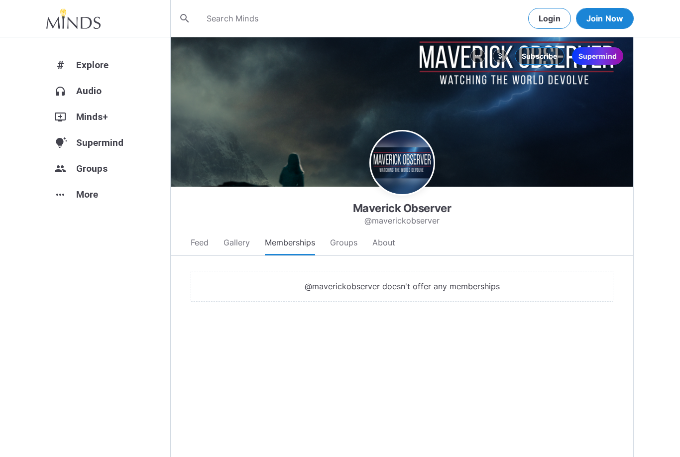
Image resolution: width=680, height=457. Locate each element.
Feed (200, 242)
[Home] (73, 18)
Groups (343, 242)
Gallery (237, 242)
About (383, 242)
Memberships (290, 242)
